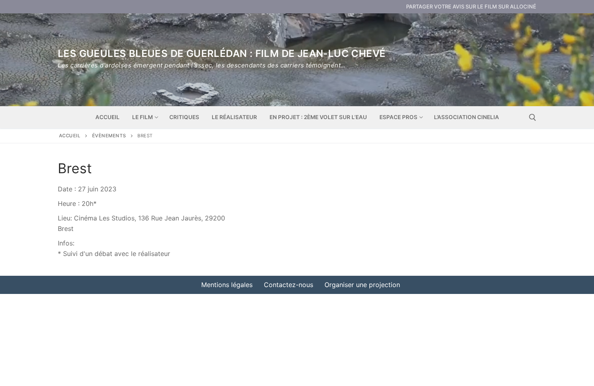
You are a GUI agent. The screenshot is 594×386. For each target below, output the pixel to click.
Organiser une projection (362, 285)
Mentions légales (227, 285)
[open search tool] (532, 117)
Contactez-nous (288, 285)
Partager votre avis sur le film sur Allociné (471, 6)
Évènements (109, 135)
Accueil (70, 135)
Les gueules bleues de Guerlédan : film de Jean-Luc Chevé (221, 53)
